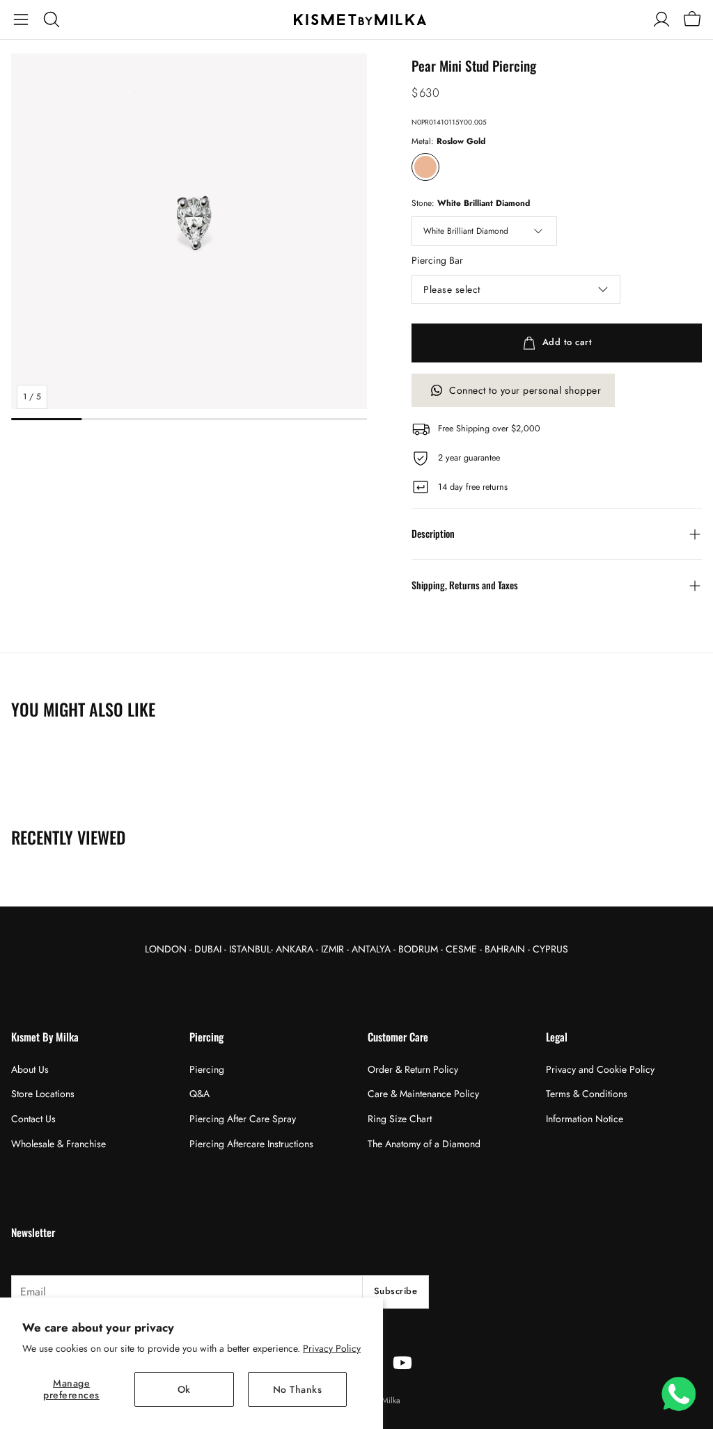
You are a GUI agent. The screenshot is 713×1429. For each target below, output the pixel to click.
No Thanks (297, 1389)
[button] (21, 19)
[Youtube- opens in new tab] (402, 1363)
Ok (184, 1389)
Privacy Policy (332, 1348)
